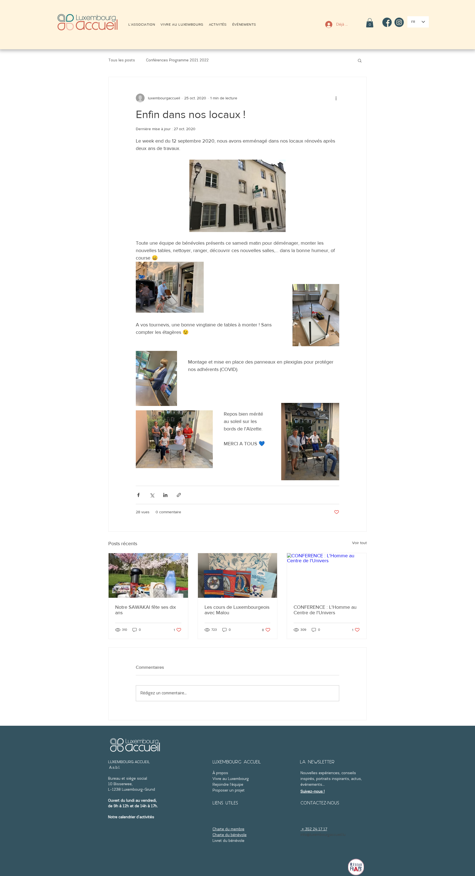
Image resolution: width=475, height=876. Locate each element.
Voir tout (359, 543)
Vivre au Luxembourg (230, 779)
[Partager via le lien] (178, 495)
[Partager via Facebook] (138, 495)
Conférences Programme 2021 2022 (177, 60)
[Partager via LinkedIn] (165, 495)
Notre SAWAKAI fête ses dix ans (145, 609)
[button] (142, 25)
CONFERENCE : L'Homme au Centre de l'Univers (325, 609)
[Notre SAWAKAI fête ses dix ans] (148, 575)
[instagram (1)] (399, 22)
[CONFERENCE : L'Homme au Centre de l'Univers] (326, 575)
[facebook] (387, 22)
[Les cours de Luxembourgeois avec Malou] (237, 575)
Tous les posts (121, 60)
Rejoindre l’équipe (228, 785)
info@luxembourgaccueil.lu (323, 835)
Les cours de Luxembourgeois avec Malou (237, 609)
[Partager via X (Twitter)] (151, 495)
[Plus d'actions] (336, 98)
